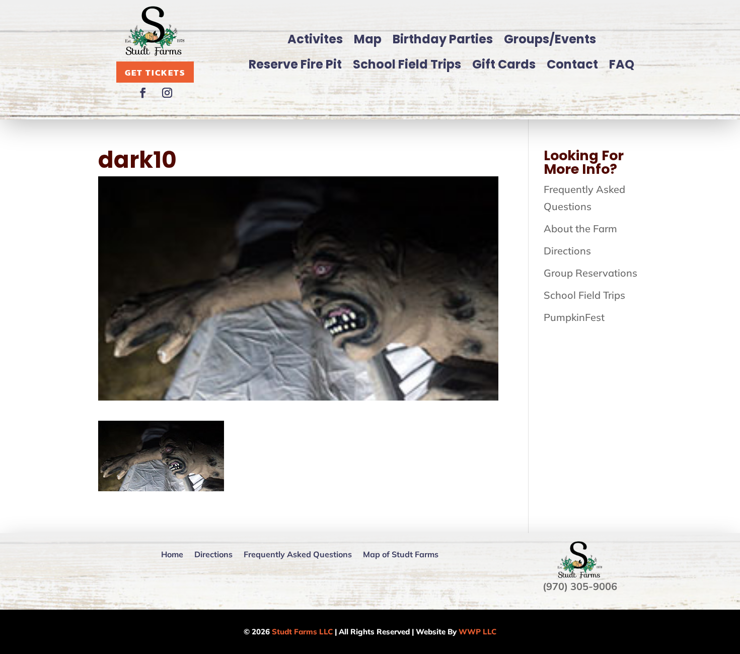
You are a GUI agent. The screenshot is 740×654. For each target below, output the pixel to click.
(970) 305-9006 (580, 586)
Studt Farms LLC (302, 631)
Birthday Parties (443, 39)
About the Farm (580, 228)
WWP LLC (477, 631)
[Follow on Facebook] (143, 93)
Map (368, 39)
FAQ (621, 64)
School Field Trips (407, 64)
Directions (567, 250)
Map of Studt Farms (400, 554)
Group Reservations (590, 273)
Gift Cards (504, 64)
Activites (315, 39)
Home (172, 554)
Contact (572, 64)
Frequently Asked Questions (298, 554)
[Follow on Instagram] (167, 93)
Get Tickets (155, 72)
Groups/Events (550, 39)
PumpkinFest (574, 317)
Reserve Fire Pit (295, 64)
